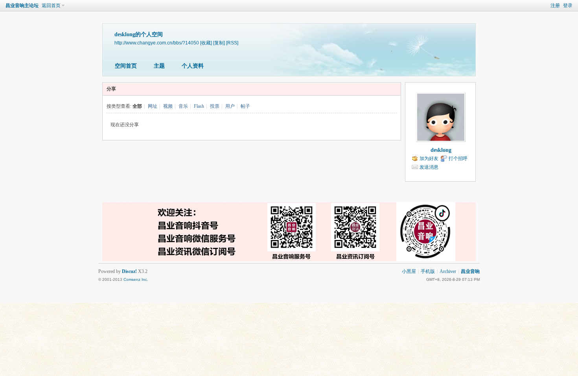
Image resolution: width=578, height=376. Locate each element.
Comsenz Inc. (135, 279)
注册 (555, 5)
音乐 (183, 106)
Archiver (448, 271)
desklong (441, 150)
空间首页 (126, 66)
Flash (199, 106)
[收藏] (206, 42)
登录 (567, 5)
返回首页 (51, 5)
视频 (168, 106)
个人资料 (193, 66)
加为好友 (429, 158)
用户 (230, 106)
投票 (214, 106)
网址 (152, 106)
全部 (137, 106)
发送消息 (429, 167)
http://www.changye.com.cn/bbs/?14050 (156, 42)
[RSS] (232, 42)
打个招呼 (458, 158)
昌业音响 (470, 271)
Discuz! (129, 271)
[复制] (219, 42)
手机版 (428, 271)
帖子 (245, 106)
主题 (159, 66)
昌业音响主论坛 (22, 5)
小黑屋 (409, 271)
